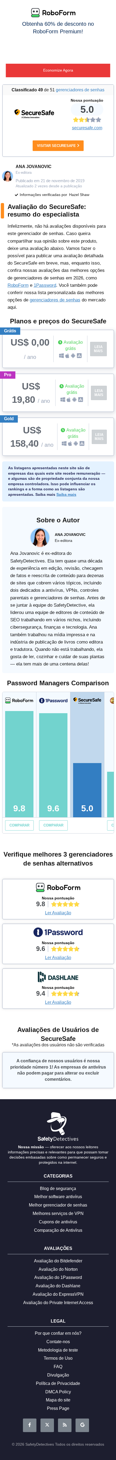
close (109, 6)
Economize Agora (58, 70)
